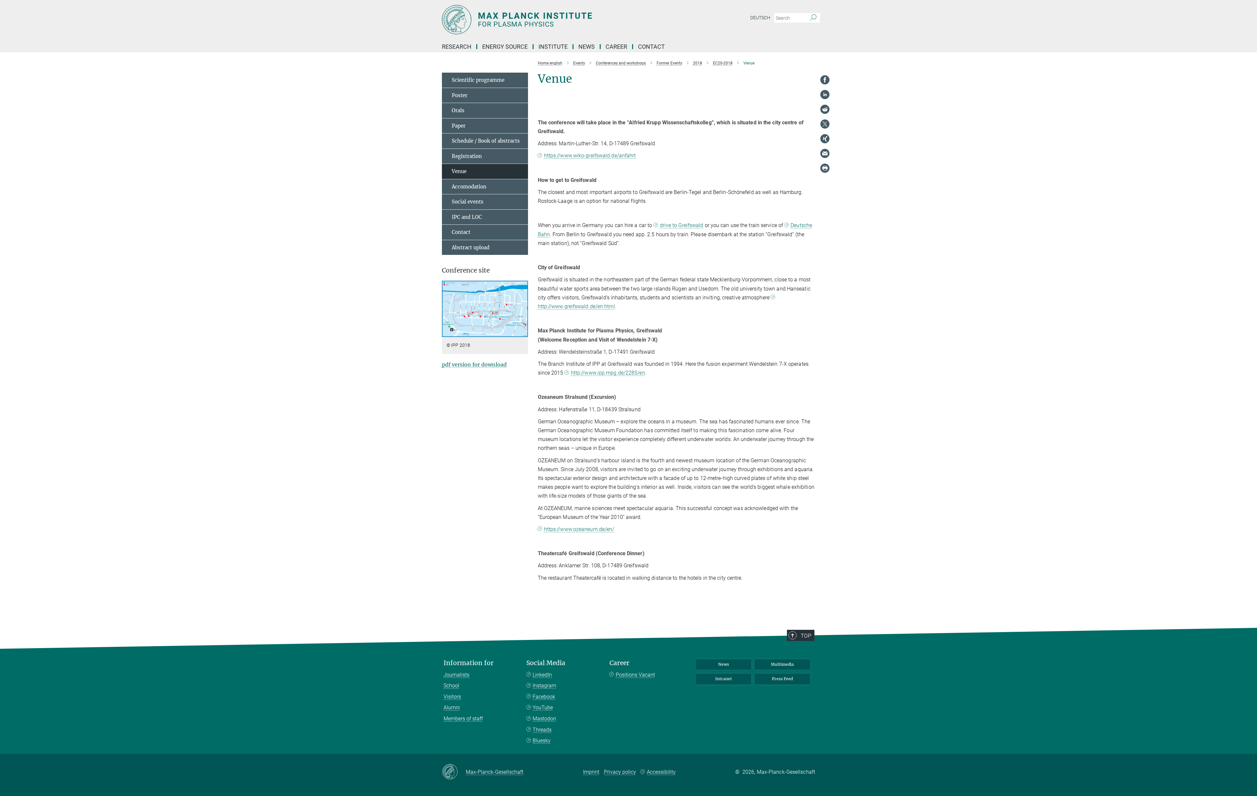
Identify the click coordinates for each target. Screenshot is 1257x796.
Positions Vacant (635, 675)
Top (806, 635)
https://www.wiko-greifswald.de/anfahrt (590, 155)
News (723, 664)
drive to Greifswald (681, 225)
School (451, 685)
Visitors (452, 697)
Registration (467, 156)
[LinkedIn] (825, 94)
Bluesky (542, 740)
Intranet (723, 678)
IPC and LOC (467, 217)
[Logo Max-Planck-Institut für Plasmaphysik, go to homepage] (564, 19)
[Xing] (825, 139)
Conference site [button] (466, 270)
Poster (459, 95)
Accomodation (469, 187)
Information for (469, 663)
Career (619, 663)
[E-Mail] (825, 153)
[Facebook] (825, 80)
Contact (461, 232)
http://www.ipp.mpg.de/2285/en (608, 373)
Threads (542, 730)
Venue (459, 171)
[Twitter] (825, 124)
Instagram (544, 685)
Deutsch (760, 17)
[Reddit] (825, 109)
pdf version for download (474, 364)
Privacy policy (620, 772)
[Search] (813, 18)
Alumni (452, 707)
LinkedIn (542, 675)
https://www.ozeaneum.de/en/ (579, 529)
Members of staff (463, 719)
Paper (458, 126)
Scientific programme (478, 80)
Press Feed (782, 678)
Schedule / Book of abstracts (486, 141)
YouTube (543, 707)
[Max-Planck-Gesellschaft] (454, 772)
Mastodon (544, 719)
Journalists (456, 675)
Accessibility (661, 772)
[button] (522, 332)
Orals (458, 110)
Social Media (545, 663)
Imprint (591, 772)
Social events (467, 202)
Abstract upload (470, 247)
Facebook (544, 697)
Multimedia (782, 664)
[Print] (825, 168)
